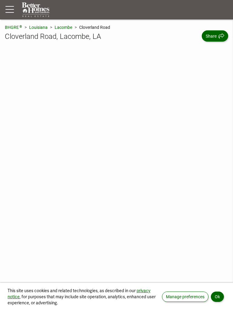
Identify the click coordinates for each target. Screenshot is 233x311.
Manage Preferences (185, 296)
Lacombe (63, 27)
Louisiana (38, 27)
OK (217, 296)
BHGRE (13, 27)
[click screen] (116, 165)
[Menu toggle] (10, 10)
